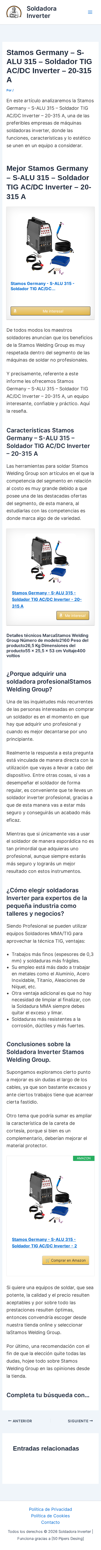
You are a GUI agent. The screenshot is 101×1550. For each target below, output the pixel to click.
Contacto (50, 1522)
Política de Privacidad (50, 1509)
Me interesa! (53, 311)
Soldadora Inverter (42, 12)
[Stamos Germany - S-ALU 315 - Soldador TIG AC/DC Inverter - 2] (50, 1197)
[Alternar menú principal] (90, 12)
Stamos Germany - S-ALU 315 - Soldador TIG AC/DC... (43, 286)
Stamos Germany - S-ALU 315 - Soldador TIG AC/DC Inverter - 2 (44, 1243)
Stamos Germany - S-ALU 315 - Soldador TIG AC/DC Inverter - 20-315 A (47, 599)
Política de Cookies (50, 1515)
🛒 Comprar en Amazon (66, 1260)
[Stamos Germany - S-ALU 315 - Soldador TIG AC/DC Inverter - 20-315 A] (50, 245)
